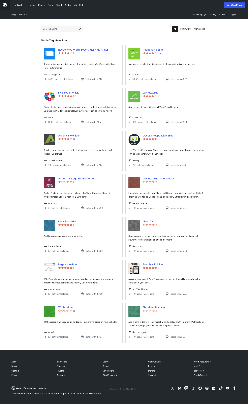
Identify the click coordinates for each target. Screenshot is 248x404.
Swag (152, 375)
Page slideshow (67, 264)
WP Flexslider (151, 92)
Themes (61, 366)
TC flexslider (66, 307)
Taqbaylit (43, 388)
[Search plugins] (80, 29)
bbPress (199, 371)
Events (151, 366)
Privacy (15, 375)
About (14, 361)
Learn (105, 361)
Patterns (61, 375)
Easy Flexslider (67, 221)
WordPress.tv (110, 375)
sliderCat (148, 221)
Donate (153, 371)
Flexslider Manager (154, 307)
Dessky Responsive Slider (159, 135)
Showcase (62, 361)
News (14, 366)
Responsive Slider (154, 49)
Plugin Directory (19, 14)
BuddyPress (201, 375)
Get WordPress (234, 5)
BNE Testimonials (68, 92)
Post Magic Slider (153, 264)
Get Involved (154, 361)
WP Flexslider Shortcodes (159, 178)
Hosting (15, 371)
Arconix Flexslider (69, 135)
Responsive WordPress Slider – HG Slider (83, 49)
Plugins (60, 371)
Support (106, 366)
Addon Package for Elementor (76, 178)
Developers (108, 371)
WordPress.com (202, 361)
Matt (197, 366)
